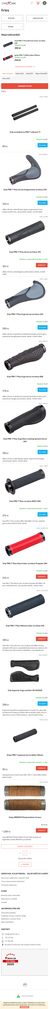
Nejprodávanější (41, 73)
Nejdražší (29, 73)
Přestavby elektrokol (9, 885)
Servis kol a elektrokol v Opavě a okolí (15, 878)
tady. (43, 1005)
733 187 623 (9, 937)
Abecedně (6, 78)
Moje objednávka (7, 922)
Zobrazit (42, 265)
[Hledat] (31, 3)
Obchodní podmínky (8, 913)
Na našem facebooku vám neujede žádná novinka (23, 944)
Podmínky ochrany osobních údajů (13, 916)
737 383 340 (9, 941)
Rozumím (24, 1007)
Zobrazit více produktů (23, 67)
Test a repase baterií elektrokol (12, 881)
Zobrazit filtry (25, 86)
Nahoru (26, 864)
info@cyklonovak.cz (12, 934)
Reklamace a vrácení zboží (11, 919)
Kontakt (4, 902)
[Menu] (44, 3)
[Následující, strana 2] (25, 853)
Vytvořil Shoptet (27, 996)
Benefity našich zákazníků (10, 895)
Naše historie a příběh (9, 899)
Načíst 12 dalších (25, 846)
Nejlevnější (20, 73)
